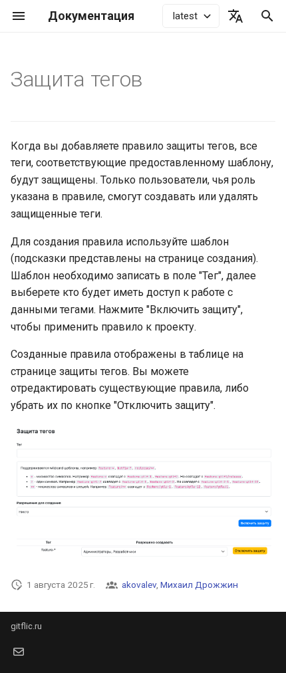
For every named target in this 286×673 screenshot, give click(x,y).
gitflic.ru (26, 626)
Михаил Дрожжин (199, 584)
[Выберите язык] (235, 16)
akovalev (139, 584)
